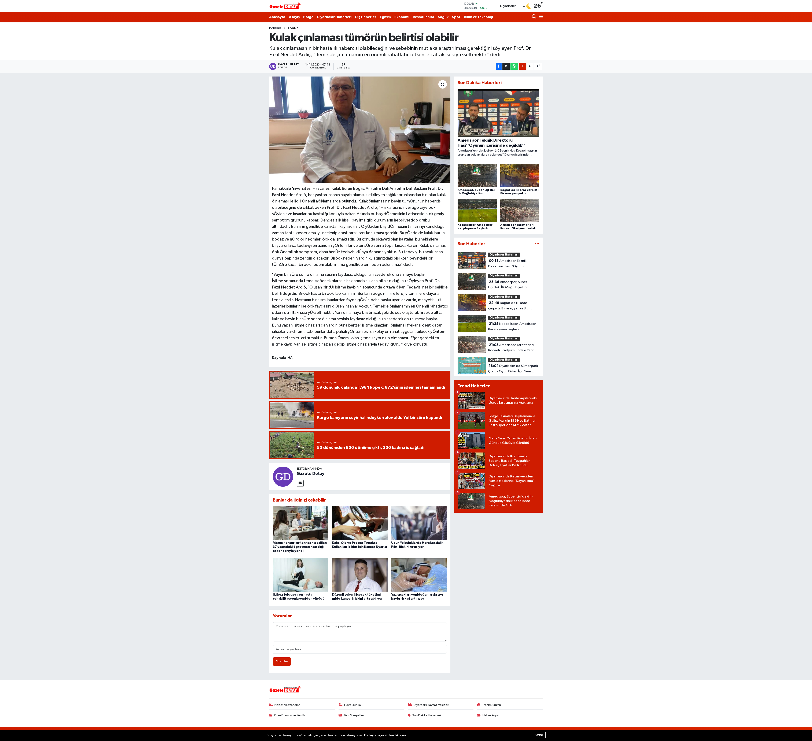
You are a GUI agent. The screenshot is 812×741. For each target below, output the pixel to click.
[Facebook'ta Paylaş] (499, 66)
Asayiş (294, 17)
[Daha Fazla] (522, 66)
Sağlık (443, 17)
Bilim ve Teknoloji (478, 17)
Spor (456, 17)
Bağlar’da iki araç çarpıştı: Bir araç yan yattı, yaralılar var (508, 306)
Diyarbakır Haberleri (334, 17)
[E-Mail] (300, 483)
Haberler (276, 27)
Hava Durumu (353, 705)
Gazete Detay (310, 474)
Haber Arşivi (491, 715)
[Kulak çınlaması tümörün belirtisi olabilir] (359, 130)
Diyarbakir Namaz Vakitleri (431, 705)
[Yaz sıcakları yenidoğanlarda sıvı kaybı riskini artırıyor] (419, 575)
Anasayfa (277, 17)
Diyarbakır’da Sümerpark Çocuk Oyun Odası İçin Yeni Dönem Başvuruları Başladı (513, 369)
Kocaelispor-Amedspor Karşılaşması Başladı (512, 326)
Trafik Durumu (491, 705)
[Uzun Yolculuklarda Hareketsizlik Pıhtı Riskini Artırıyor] (419, 523)
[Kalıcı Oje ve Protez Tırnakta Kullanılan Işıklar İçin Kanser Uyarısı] (360, 523)
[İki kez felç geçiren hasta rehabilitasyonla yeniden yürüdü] (300, 575)
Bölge (308, 17)
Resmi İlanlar (423, 17)
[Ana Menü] (540, 17)
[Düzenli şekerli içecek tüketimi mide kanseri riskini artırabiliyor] (360, 575)
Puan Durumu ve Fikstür (290, 715)
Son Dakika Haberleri (426, 715)
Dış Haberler (365, 17)
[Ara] (534, 17)
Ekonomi (401, 17)
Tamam (539, 735)
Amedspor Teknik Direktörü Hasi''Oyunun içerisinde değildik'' (507, 264)
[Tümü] (537, 244)
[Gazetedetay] (285, 6)
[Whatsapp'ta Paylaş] (514, 66)
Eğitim (385, 17)
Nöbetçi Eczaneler (287, 705)
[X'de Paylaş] (506, 66)
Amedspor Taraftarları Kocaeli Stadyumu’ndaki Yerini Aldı (511, 348)
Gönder (282, 661)
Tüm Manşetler (353, 715)
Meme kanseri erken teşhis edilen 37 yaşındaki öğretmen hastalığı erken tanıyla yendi (300, 546)
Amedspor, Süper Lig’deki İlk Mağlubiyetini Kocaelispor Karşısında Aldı (509, 285)
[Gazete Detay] (283, 476)
